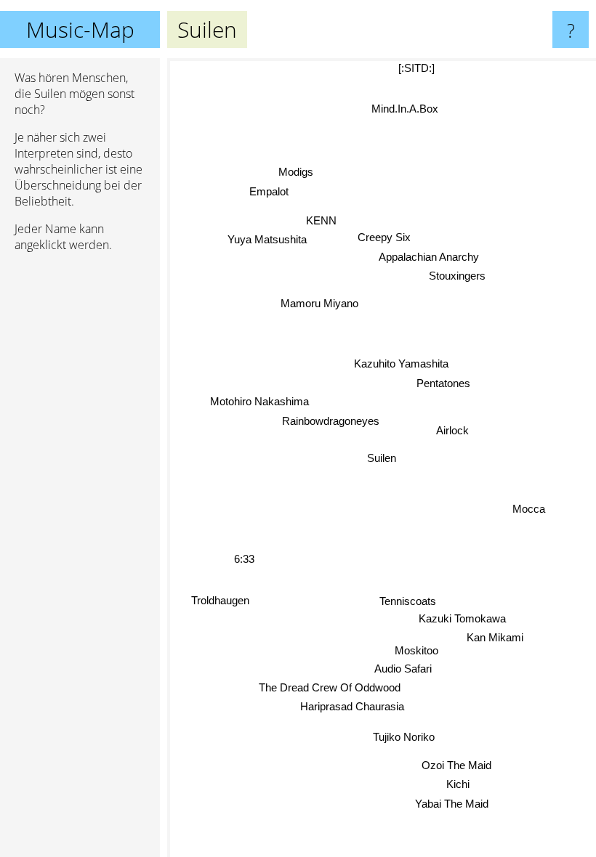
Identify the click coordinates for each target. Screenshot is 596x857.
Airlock (452, 430)
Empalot (269, 190)
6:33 (244, 558)
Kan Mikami (495, 637)
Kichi (458, 784)
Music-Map (80, 29)
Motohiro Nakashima (259, 402)
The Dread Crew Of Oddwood (329, 687)
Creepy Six (384, 237)
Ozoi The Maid (457, 765)
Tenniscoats (407, 601)
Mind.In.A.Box (404, 108)
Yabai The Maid (452, 803)
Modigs (296, 171)
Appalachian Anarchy (429, 257)
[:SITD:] (416, 68)
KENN (322, 219)
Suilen (381, 458)
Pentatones (443, 383)
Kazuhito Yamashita (401, 363)
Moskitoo (416, 650)
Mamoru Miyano (320, 302)
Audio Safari (403, 669)
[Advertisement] (80, 486)
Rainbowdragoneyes (330, 421)
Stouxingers (457, 276)
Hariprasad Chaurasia (351, 707)
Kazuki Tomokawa (463, 618)
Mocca (528, 509)
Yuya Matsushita (267, 238)
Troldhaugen (220, 599)
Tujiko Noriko (404, 737)
